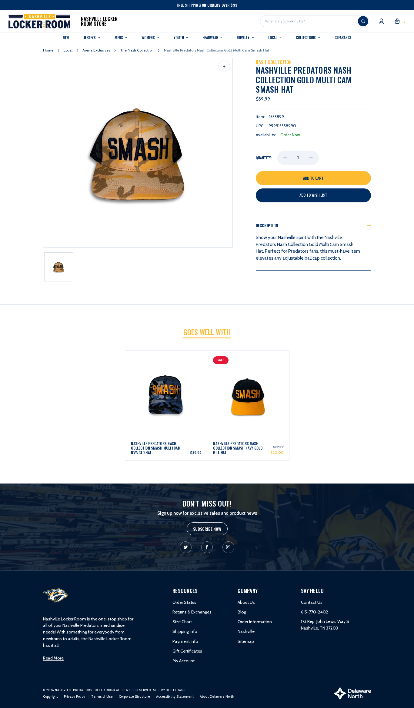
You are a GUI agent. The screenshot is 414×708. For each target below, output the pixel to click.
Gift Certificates (187, 651)
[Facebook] (207, 547)
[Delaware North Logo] (352, 693)
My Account (183, 660)
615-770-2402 (314, 612)
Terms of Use (102, 696)
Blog (242, 612)
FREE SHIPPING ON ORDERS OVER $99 (207, 5)
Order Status (184, 602)
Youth (179, 37)
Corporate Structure (134, 696)
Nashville (246, 631)
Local (273, 37)
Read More (53, 658)
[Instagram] (228, 547)
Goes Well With (207, 332)
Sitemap (246, 641)
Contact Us (311, 602)
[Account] (381, 21)
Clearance (343, 37)
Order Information (255, 621)
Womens (149, 37)
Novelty (243, 37)
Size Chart (182, 621)
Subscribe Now (207, 529)
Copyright (50, 696)
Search (363, 21)
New (66, 37)
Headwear (210, 37)
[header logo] (55, 595)
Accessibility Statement (175, 696)
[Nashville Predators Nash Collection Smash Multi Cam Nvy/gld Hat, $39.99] (166, 383)
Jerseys (90, 37)
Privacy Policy (74, 696)
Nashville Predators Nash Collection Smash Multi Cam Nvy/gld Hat (156, 448)
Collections (306, 37)
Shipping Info (184, 631)
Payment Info (185, 641)
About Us (246, 602)
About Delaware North (217, 696)
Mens (119, 37)
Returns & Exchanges (192, 612)
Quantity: (264, 157)
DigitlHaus (175, 690)
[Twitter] (186, 547)
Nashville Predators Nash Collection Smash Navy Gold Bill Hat (237, 448)
